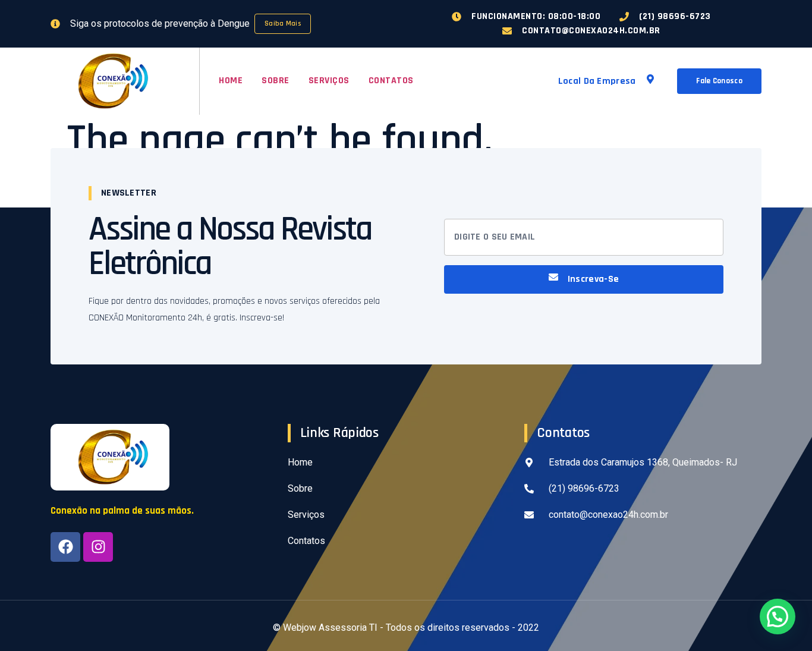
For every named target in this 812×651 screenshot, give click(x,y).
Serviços (329, 80)
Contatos (391, 80)
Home (231, 80)
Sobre (275, 80)
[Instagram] (98, 547)
